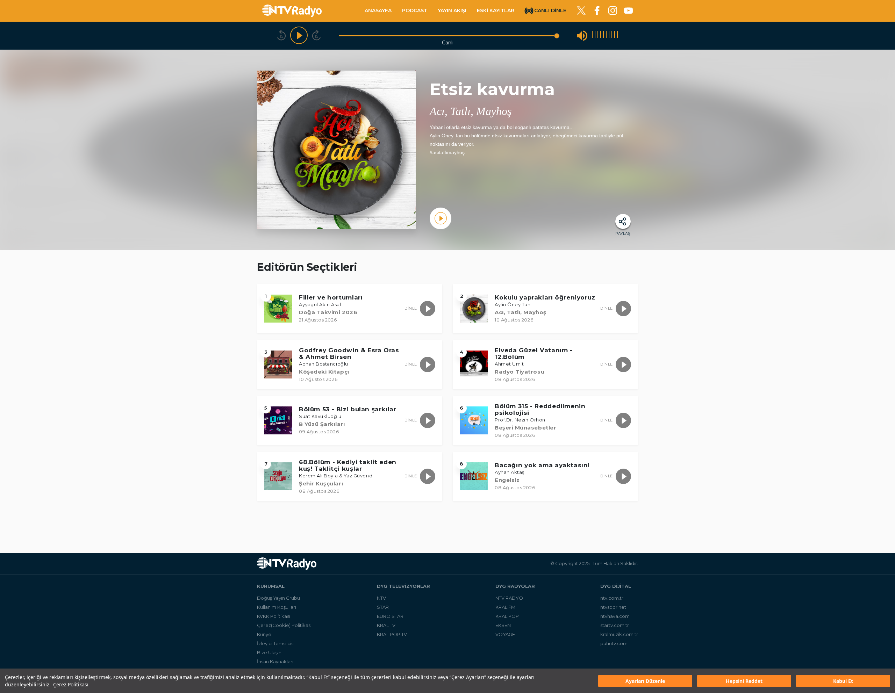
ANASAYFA (378, 10)
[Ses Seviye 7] (609, 35)
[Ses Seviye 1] (592, 35)
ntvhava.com (615, 616)
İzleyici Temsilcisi (275, 643)
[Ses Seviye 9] (614, 35)
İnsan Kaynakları (275, 661)
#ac (434, 152)
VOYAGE (505, 634)
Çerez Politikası (70, 684)
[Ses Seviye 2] (595, 35)
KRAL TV (386, 625)
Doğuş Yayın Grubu (278, 598)
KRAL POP (507, 616)
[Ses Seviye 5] (603, 35)
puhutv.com (614, 643)
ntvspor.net (613, 607)
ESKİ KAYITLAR (495, 10)
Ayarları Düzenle (645, 681)
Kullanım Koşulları (276, 607)
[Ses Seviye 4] (600, 35)
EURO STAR (390, 616)
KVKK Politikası (273, 616)
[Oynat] (299, 35)
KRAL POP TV (392, 634)
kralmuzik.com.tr (619, 634)
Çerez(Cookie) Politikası (284, 625)
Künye (264, 634)
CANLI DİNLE (550, 10)
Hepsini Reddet (744, 681)
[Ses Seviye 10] (617, 35)
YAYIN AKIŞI (452, 10)
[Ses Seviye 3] (597, 35)
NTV (381, 598)
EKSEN (503, 625)
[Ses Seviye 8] (611, 35)
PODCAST (414, 10)
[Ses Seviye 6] (606, 35)
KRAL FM (505, 607)
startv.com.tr (614, 625)
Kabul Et (843, 681)
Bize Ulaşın (269, 652)
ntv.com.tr (611, 598)
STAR (383, 607)
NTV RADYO (509, 598)
